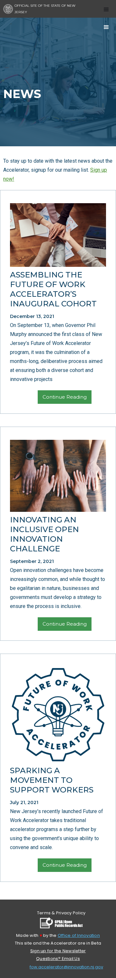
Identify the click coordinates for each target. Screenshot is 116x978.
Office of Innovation (79, 935)
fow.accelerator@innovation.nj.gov (66, 967)
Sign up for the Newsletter (58, 951)
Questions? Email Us (58, 958)
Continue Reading (65, 397)
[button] (106, 8)
